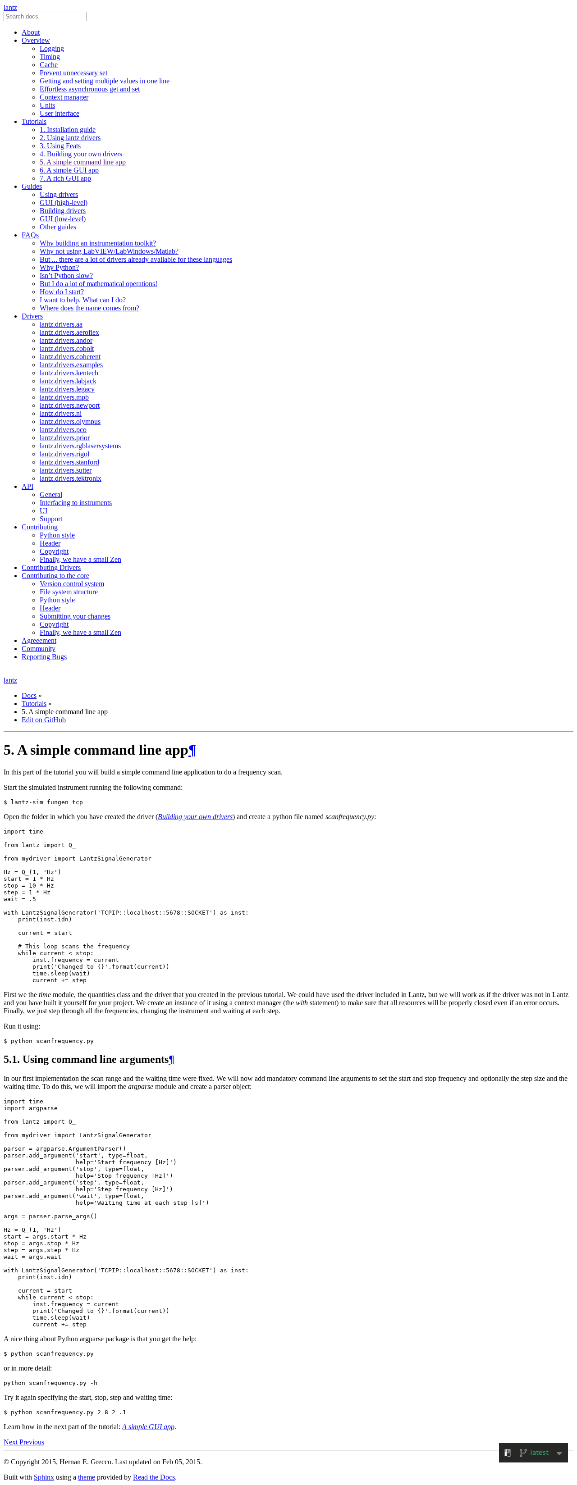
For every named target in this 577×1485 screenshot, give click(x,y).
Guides (32, 186)
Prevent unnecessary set (73, 73)
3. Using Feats (60, 146)
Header (50, 543)
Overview (36, 40)
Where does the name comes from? (89, 308)
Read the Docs (154, 1477)
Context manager (64, 97)
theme (86, 1477)
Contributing (40, 527)
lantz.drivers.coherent (70, 356)
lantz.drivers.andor (66, 340)
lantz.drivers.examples (71, 365)
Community (38, 648)
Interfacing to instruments (76, 502)
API (27, 486)
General (51, 494)
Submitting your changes (75, 616)
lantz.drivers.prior (65, 438)
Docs (29, 695)
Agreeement (39, 640)
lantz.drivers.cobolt (67, 348)
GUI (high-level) (63, 202)
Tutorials (34, 121)
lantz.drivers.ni (61, 413)
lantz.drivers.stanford (69, 462)
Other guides (58, 227)
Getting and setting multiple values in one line (104, 81)
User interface (59, 113)
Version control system (72, 584)
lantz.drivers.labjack (68, 381)
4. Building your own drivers (81, 154)
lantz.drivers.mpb (64, 397)
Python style (57, 535)
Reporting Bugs (44, 657)
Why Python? (59, 267)
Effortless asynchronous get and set (90, 89)
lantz (10, 7)
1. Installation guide (68, 129)
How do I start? (62, 292)
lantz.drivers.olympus (70, 421)
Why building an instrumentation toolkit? (98, 243)
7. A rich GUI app (65, 178)
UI (43, 511)
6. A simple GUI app (69, 170)
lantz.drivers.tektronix (70, 478)
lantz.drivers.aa (61, 324)
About (31, 32)
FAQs (30, 235)
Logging (52, 48)
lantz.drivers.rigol (64, 454)
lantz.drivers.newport (70, 405)
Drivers (32, 316)
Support (51, 519)
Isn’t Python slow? (66, 275)
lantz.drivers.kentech (69, 373)
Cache (49, 64)
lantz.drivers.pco (63, 429)
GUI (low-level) (63, 219)
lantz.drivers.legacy (67, 389)
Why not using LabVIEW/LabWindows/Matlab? (109, 251)
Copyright (54, 551)
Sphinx (44, 1477)
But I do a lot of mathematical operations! (98, 283)
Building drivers (63, 210)
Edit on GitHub (44, 720)
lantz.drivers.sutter (66, 470)
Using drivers (59, 194)
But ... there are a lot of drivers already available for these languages (136, 259)
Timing (50, 56)
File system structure (69, 592)
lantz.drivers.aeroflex (69, 332)
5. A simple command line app (83, 162)
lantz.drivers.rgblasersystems (80, 446)
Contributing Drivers (51, 567)
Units (47, 105)
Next (11, 1442)
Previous (31, 1442)
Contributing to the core (55, 575)
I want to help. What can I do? (83, 300)
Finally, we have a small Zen (80, 559)
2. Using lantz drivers (70, 137)
